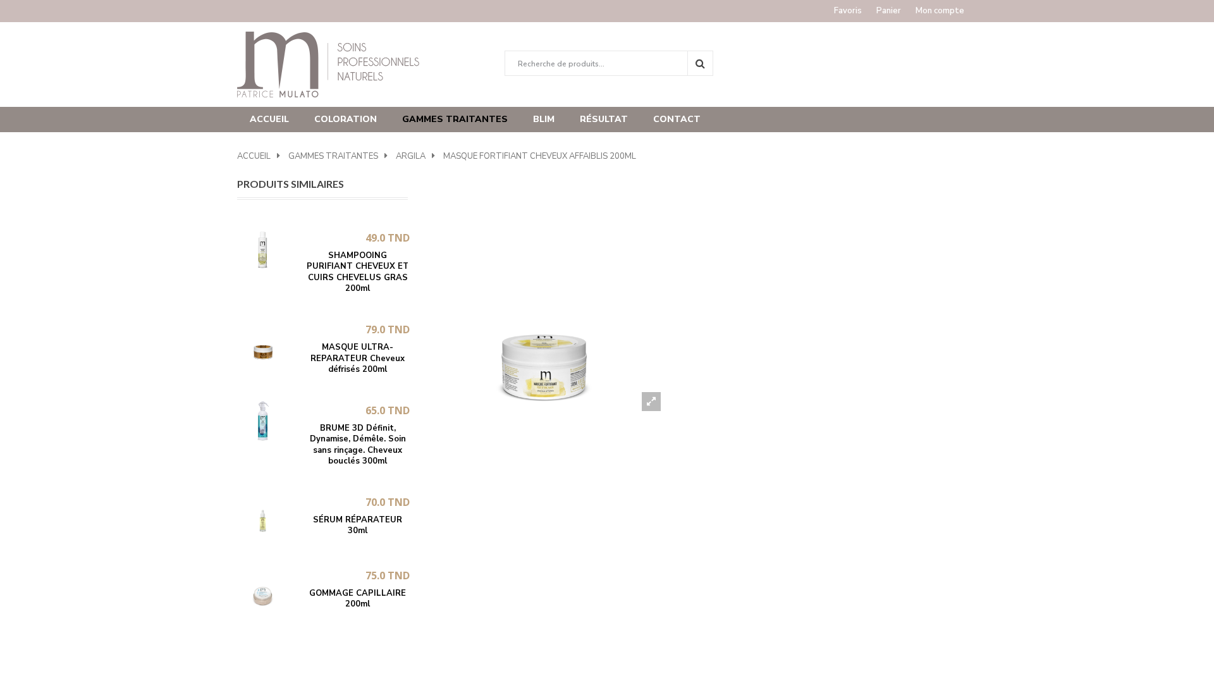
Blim (544, 119)
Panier (888, 10)
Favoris (848, 10)
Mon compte (940, 10)
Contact (677, 119)
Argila (411, 156)
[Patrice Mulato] (328, 37)
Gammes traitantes (455, 119)
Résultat (604, 119)
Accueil (269, 119)
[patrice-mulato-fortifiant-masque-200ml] (544, 294)
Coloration (345, 119)
